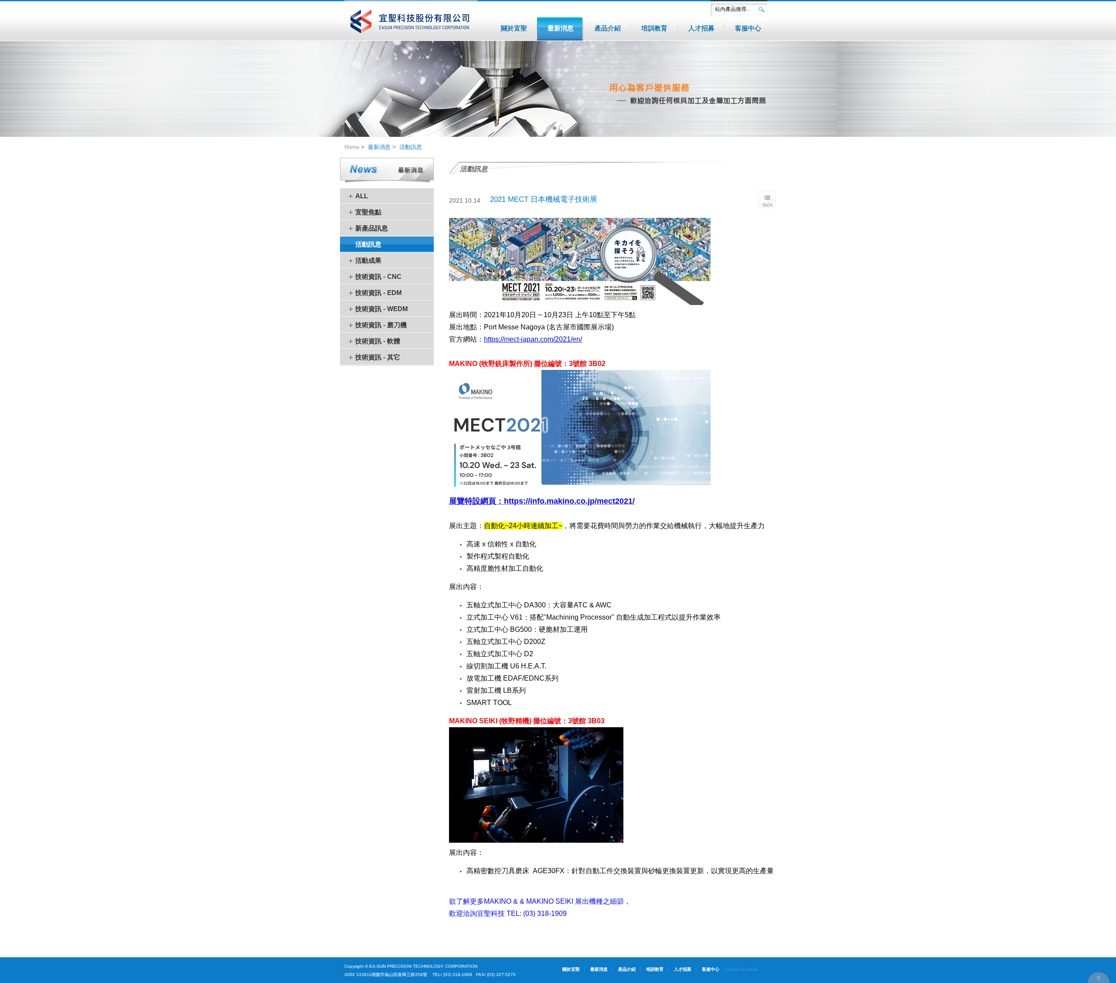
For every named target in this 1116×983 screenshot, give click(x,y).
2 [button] (561, 128)
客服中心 (710, 969)
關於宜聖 (571, 969)
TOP (1098, 977)
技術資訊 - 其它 (377, 357)
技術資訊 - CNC (378, 276)
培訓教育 (654, 969)
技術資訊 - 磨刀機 (381, 325)
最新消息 (379, 147)
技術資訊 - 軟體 (377, 341)
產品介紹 (627, 969)
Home (351, 147)
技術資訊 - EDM (378, 292)
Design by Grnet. (742, 969)
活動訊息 (410, 147)
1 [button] (554, 128)
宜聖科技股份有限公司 (410, 21)
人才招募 (682, 969)
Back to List (767, 199)
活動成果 (368, 260)
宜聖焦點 (368, 212)
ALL (361, 196)
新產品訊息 (371, 228)
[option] (558, 89)
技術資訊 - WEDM (381, 308)
